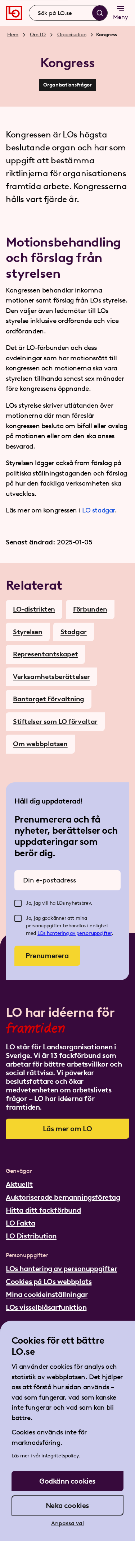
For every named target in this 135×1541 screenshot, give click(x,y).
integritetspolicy (59, 1456)
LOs (42, 933)
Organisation (71, 35)
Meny (120, 17)
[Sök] (99, 12)
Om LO (38, 35)
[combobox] (68, 12)
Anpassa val (67, 1523)
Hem (12, 35)
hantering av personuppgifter (79, 933)
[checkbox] (18, 903)
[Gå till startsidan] (14, 13)
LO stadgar (98, 510)
